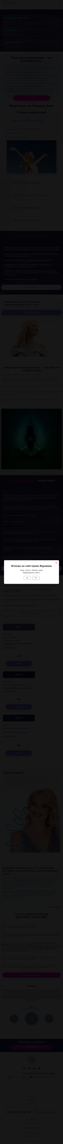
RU (36, 578)
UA (27, 578)
